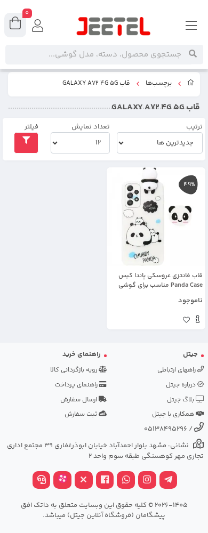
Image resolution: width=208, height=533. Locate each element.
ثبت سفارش (82, 414)
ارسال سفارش (79, 400)
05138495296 (165, 429)
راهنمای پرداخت (77, 385)
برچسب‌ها (159, 83)
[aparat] (62, 481)
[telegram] (168, 481)
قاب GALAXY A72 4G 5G (96, 83)
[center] (192, 54)
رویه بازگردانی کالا (74, 370)
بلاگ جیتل (181, 400)
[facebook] (105, 481)
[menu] (191, 27)
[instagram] (147, 481)
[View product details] (198, 321)
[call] (41, 481)
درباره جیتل (181, 385)
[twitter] (84, 481)
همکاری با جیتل (174, 414)
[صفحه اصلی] (191, 84)
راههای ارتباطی (177, 370)
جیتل (190, 354)
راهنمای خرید (81, 354)
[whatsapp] (126, 481)
